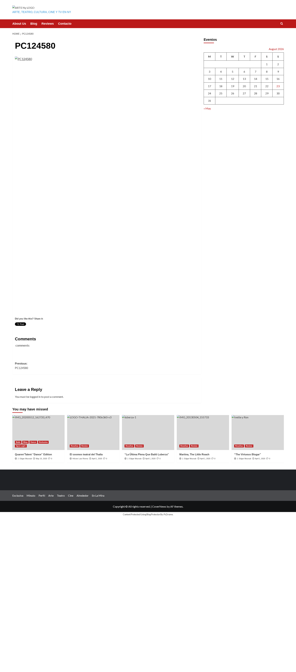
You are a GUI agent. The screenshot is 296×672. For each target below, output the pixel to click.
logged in (35, 396)
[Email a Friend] (30, 330)
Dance (33, 442)
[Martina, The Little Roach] (203, 432)
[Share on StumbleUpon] (68, 330)
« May (207, 108)
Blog (33, 23)
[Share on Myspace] (62, 330)
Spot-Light (21, 446)
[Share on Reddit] (81, 330)
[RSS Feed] (93, 330)
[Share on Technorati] (87, 330)
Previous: (21, 365)
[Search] (282, 24)
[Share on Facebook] (17, 330)
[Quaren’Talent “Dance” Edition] (38, 432)
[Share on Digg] (49, 330)
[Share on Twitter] (24, 330)
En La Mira (98, 495)
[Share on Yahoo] (74, 330)
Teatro (61, 495)
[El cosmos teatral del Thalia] (93, 432)
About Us (19, 23)
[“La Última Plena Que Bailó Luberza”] (148, 432)
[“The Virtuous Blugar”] (258, 432)
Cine (70, 495)
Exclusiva (43, 442)
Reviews (47, 23)
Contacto (64, 23)
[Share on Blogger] (36, 330)
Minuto (31, 495)
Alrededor (83, 495)
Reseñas (74, 446)
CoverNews (159, 506)
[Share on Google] (55, 330)
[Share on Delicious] (43, 330)
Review (84, 446)
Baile (18, 442)
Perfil (42, 495)
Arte (51, 495)
